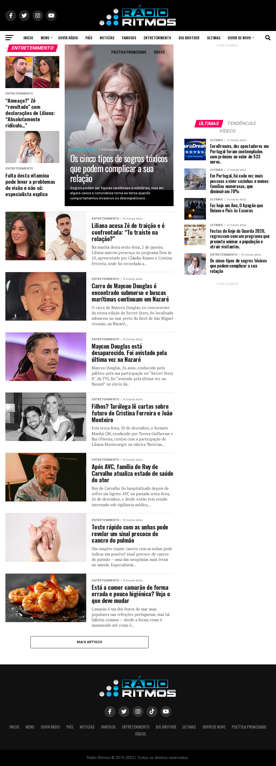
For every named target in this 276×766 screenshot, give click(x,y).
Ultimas (213, 37)
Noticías (107, 37)
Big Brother (189, 37)
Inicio (28, 37)
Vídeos (159, 52)
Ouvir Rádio (68, 37)
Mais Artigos (89, 642)
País (88, 37)
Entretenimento (157, 37)
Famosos (129, 37)
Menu (45, 37)
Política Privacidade (128, 52)
